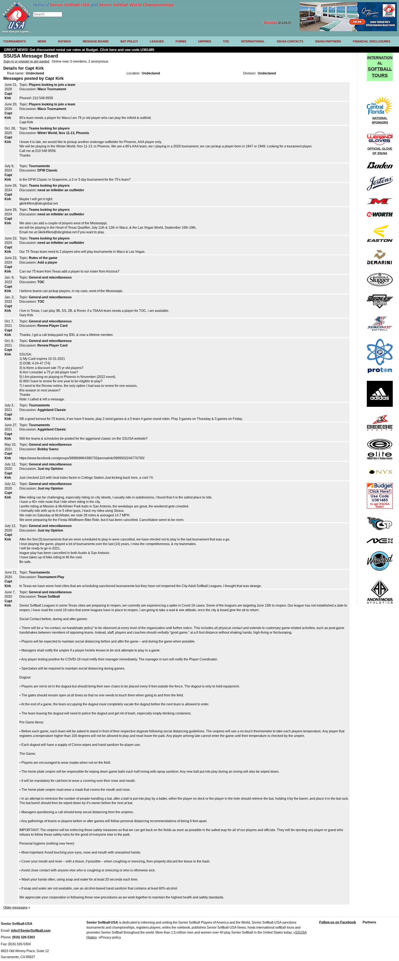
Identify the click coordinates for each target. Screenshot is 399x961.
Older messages (15, 907)
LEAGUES (157, 41)
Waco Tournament (51, 89)
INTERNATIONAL (253, 41)
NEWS (42, 41)
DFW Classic (47, 170)
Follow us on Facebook (337, 922)
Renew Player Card (52, 325)
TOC (226, 41)
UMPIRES (204, 41)
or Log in (277, 22)
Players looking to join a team (52, 84)
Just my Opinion (50, 468)
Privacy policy (110, 937)
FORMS (181, 41)
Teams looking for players (49, 128)
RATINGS (64, 41)
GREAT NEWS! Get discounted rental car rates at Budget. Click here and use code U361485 (79, 50)
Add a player (47, 262)
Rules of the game (43, 258)
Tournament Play (50, 577)
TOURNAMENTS (14, 41)
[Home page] (16, 32)
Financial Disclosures (371, 41)
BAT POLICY (129, 41)
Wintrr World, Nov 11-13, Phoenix (63, 133)
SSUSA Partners (328, 41)
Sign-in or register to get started (26, 61)
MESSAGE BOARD (95, 41)
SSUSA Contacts (290, 41)
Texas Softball (48, 596)
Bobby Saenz (48, 449)
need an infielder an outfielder (60, 190)
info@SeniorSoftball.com (30, 930)
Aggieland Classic (51, 410)
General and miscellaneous (50, 277)
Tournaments (39, 166)
